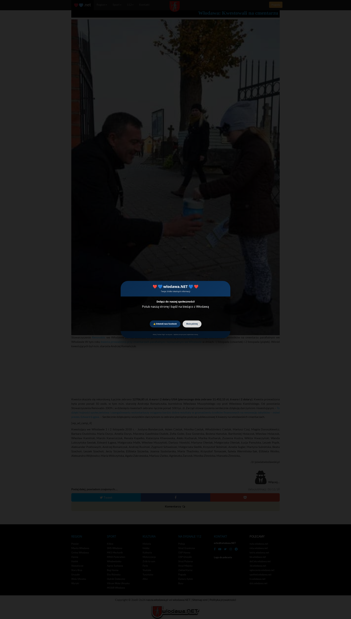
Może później (192, 324)
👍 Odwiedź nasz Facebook (165, 324)
